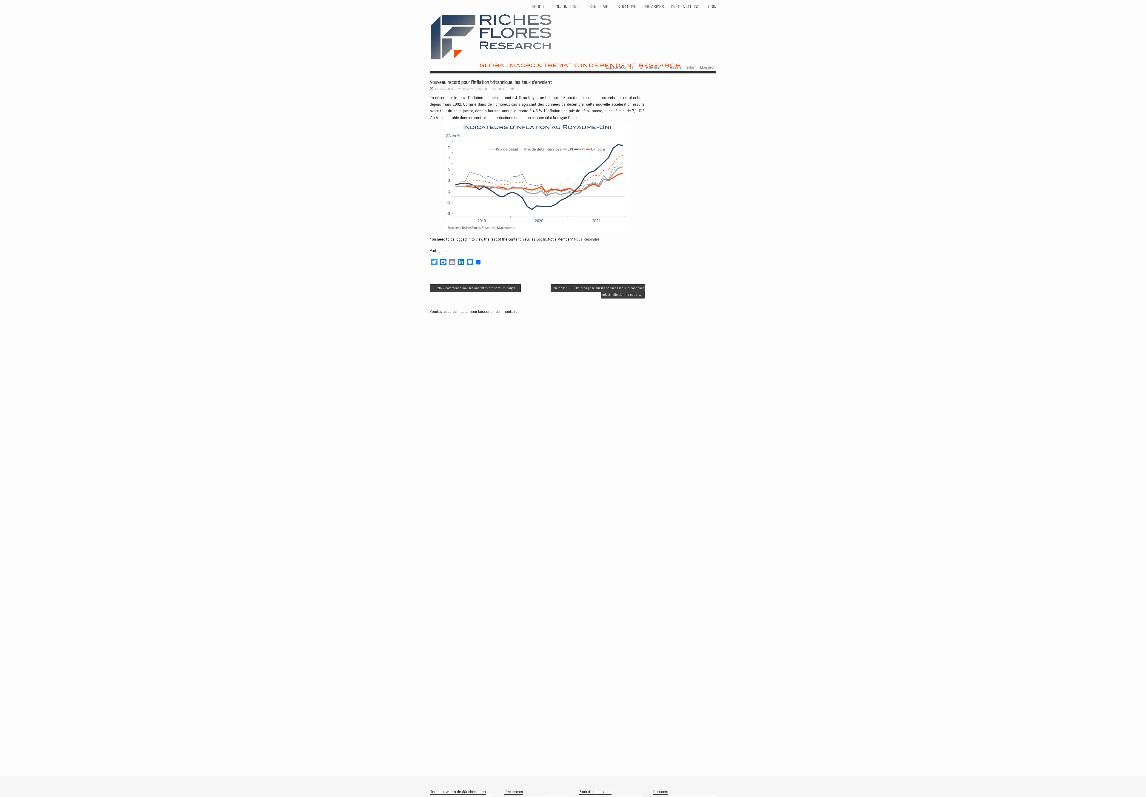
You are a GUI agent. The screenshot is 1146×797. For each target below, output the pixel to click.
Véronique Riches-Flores (495, 89)
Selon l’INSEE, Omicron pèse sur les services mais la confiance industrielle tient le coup (599, 291)
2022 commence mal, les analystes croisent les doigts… (475, 288)
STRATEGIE (626, 7)
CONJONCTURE (566, 7)
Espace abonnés (620, 67)
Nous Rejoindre (586, 239)
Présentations (685, 7)
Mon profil (708, 67)
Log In (541, 239)
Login (711, 7)
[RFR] (579, 62)
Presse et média (680, 67)
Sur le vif (598, 7)
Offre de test (650, 67)
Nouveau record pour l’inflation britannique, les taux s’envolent (491, 82)
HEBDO (537, 7)
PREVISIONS (653, 7)
